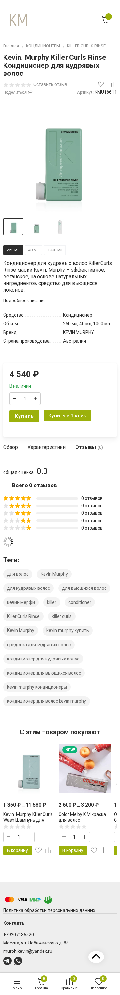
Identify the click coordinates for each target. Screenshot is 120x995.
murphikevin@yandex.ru (27, 951)
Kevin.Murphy (20, 630)
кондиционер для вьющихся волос (44, 672)
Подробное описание (24, 300)
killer (51, 602)
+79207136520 (18, 934)
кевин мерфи (21, 602)
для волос (17, 574)
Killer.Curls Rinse (23, 616)
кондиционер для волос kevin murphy (46, 701)
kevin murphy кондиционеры (37, 687)
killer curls (62, 616)
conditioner (79, 602)
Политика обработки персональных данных (49, 910)
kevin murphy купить (67, 630)
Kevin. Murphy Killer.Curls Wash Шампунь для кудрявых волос (28, 820)
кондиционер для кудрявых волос (43, 658)
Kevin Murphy (54, 574)
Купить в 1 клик (67, 415)
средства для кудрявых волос (39, 644)
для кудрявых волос (28, 588)
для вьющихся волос (84, 588)
